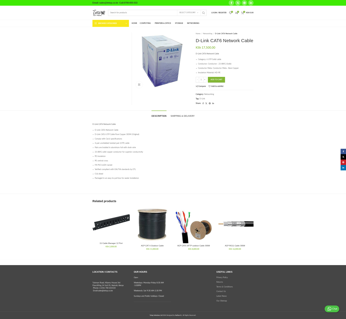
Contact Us (221, 291)
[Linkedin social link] (251, 3)
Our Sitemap (221, 301)
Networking (208, 34)
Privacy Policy (222, 277)
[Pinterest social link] (244, 3)
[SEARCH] (203, 13)
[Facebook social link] (231, 3)
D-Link (202, 99)
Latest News (221, 296)
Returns (219, 282)
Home (198, 34)
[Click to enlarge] (139, 84)
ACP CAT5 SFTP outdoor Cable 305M (193, 246)
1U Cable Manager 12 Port (111, 243)
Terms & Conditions (224, 287)
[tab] (159, 115)
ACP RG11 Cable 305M (235, 246)
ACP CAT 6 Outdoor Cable (152, 246)
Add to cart (216, 80)
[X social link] (238, 3)
